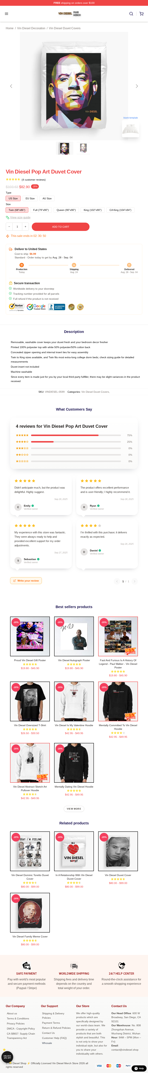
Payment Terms (51, 1022)
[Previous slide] (11, 86)
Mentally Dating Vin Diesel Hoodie (74, 786)
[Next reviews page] (134, 581)
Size (8, 204)
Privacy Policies (16, 1023)
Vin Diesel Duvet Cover (118, 875)
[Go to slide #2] (83, 148)
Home (10, 28)
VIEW (30, 652)
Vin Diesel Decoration (31, 28)
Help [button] (141, 1068)
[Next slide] (136, 86)
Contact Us (48, 1032)
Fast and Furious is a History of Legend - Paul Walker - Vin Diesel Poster (118, 664)
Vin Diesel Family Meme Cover (30, 936)
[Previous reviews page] (117, 581)
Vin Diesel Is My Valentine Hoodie (74, 725)
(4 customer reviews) (34, 179)
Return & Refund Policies (56, 1027)
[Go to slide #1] (64, 148)
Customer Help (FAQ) (54, 1038)
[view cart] (141, 14)
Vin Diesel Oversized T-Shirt (30, 725)
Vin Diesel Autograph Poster (74, 660)
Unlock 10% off (7, 1057)
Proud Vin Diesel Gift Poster (30, 660)
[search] (131, 14)
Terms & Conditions (18, 1018)
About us (12, 1013)
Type (8, 192)
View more (74, 809)
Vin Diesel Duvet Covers (64, 28)
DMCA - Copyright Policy (21, 1028)
